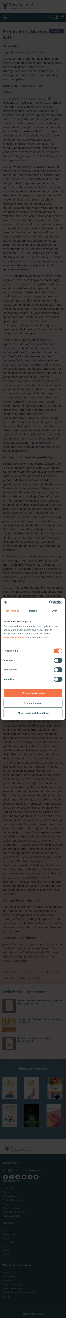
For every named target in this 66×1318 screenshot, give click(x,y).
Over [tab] (54, 611)
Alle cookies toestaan (33, 693)
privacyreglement (14, 637)
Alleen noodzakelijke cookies (33, 713)
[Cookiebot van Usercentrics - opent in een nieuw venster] (49, 602)
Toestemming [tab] (11, 611)
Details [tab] (33, 611)
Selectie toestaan (33, 703)
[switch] (58, 660)
